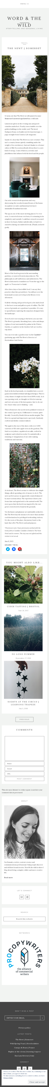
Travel (24, 43)
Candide (37, 335)
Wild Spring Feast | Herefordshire (24, 1044)
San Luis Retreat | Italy (24, 1056)
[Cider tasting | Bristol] (23, 585)
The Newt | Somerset (24, 1040)
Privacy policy (25, 1028)
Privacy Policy (8, 1078)
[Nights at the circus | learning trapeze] (23, 680)
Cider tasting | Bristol (23, 606)
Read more (8, 878)
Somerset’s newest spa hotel (16, 119)
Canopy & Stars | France (24, 1048)
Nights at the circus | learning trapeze (24, 1052)
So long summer (23, 654)
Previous (24, 719)
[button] (24, 3)
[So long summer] (23, 632)
